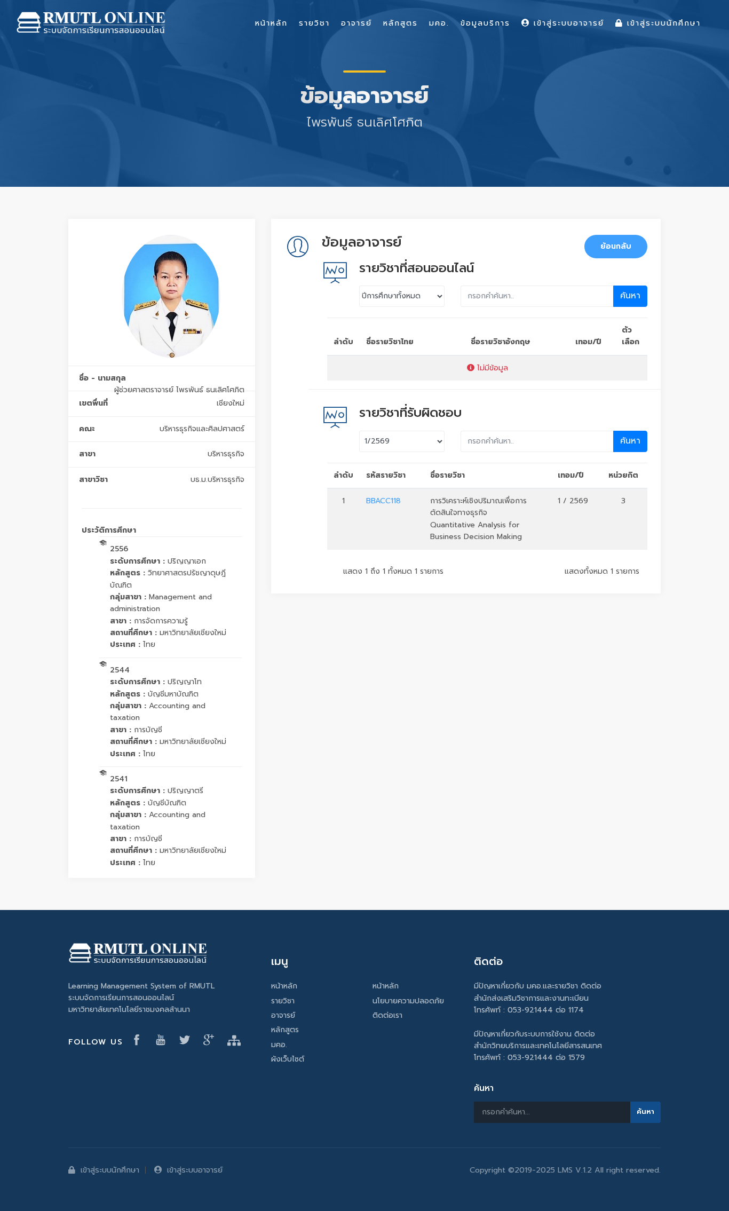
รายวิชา (283, 1001)
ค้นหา (630, 295)
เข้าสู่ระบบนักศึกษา (110, 1170)
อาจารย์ (283, 1015)
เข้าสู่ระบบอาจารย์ (195, 1170)
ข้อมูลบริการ (485, 23)
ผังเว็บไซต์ (287, 1059)
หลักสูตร (285, 1029)
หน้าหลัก (284, 986)
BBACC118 (383, 500)
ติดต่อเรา (387, 1015)
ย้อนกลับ (615, 246)
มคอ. (279, 1044)
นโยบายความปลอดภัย (408, 1001)
